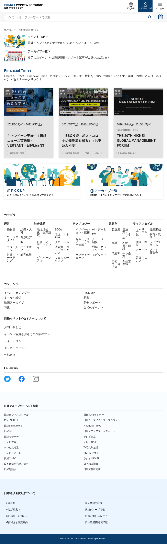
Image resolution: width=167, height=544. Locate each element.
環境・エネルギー (62, 236)
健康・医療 (141, 243)
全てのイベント (93, 307)
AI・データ (99, 229)
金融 (114, 243)
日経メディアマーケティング (99, 431)
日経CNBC (10, 458)
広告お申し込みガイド (97, 516)
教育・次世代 (155, 236)
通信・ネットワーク (99, 248)
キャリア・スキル (141, 232)
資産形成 (155, 229)
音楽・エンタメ (141, 259)
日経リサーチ (11, 436)
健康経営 (26, 237)
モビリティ (99, 254)
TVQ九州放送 (91, 447)
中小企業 (126, 255)
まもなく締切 (12, 297)
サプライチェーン (83, 256)
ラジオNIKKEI (91, 458)
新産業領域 (126, 263)
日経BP (8, 431)
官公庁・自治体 (116, 264)
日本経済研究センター (16, 463)
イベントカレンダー (17, 292)
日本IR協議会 (91, 463)
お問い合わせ (12, 327)
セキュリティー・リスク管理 (83, 242)
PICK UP (89, 292)
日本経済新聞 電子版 (96, 522)
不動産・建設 (126, 245)
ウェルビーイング (62, 259)
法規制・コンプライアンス (62, 249)
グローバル (62, 242)
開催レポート (92, 302)
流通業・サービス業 (126, 234)
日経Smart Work (13, 425)
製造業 (116, 229)
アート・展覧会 (155, 251)
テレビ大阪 (10, 442)
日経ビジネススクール (16, 414)
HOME (8, 29)
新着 (86, 297)
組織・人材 (26, 231)
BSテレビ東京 (91, 453)
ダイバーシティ (44, 259)
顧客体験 (26, 254)
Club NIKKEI (11, 420)
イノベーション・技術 (83, 231)
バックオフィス (26, 248)
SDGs (58, 229)
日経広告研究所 (92, 469)
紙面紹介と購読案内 (17, 522)
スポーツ (141, 249)
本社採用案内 (13, 509)
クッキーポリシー (15, 348)
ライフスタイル (155, 243)
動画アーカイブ (14, 302)
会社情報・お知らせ (17, 516)
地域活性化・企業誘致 (44, 232)
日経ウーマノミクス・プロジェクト (103, 420)
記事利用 (10, 503)
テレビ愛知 (90, 442)
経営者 (11, 229)
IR (21, 242)
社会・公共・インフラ (44, 244)
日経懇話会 (10, 469)
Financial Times (92, 425)
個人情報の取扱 (93, 503)
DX (94, 234)
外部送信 (9, 354)
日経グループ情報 (95, 509)
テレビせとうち (12, 453)
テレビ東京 (90, 436)
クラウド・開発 (99, 241)
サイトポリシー (14, 341)
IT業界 (116, 253)
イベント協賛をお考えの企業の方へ (27, 334)
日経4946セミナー (94, 414)
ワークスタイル (12, 239)
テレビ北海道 (11, 447)
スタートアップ (12, 248)
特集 (7, 307)
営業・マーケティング (12, 257)
